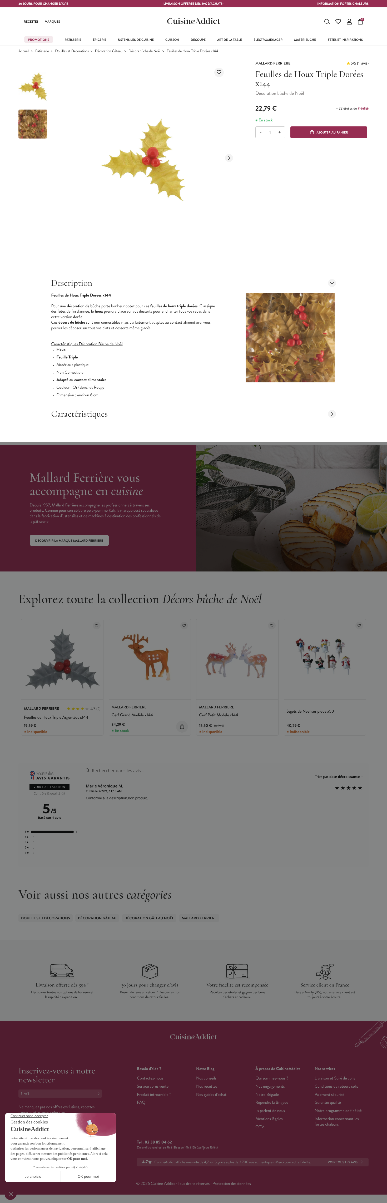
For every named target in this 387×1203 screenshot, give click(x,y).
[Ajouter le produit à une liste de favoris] (219, 72)
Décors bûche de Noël (144, 51)
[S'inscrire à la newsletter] (99, 1093)
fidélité (363, 108)
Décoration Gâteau (109, 51)
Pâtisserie (42, 51)
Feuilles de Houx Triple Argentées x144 (56, 717)
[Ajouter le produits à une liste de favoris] (97, 625)
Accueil (23, 51)
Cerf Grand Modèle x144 (132, 715)
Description (71, 283)
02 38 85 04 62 (158, 1142)
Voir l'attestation (50, 787)
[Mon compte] (349, 21)
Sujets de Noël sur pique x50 (310, 711)
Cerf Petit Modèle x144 (218, 715)
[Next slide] (229, 158)
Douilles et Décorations (72, 51)
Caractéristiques (79, 413)
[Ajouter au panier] (182, 727)
